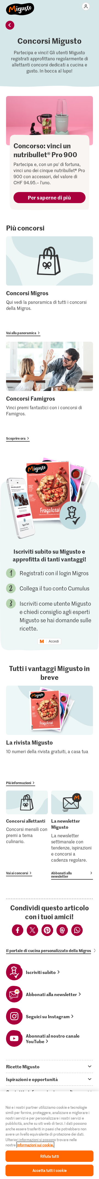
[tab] (49, 1066)
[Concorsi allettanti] (27, 833)
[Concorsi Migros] (49, 286)
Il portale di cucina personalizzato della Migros (48, 950)
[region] (49, 1135)
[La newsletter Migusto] (72, 835)
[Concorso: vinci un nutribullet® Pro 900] (49, 120)
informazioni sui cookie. (35, 1144)
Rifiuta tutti (49, 1156)
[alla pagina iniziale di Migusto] (20, 6)
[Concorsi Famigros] (49, 392)
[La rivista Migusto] (49, 736)
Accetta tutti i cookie (49, 1170)
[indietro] (10, 25)
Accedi (54, 641)
